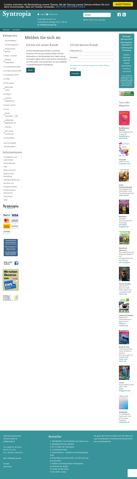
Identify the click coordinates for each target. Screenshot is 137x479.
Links (5, 200)
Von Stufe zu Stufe (59, 472)
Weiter (30, 70)
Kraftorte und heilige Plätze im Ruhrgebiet (67, 463)
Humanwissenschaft (12, 67)
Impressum (8, 196)
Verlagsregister (10, 146)
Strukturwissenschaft (12, 71)
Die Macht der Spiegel (60, 466)
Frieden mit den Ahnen (60, 469)
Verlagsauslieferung (11, 180)
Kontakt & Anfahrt (10, 187)
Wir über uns (9, 183)
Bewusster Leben (9, 88)
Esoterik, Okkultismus (9, 99)
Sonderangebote (11, 45)
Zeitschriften (10, 138)
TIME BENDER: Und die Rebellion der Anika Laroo (70, 441)
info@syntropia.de (48, 24)
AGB (5, 167)
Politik (7, 79)
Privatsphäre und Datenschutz (10, 158)
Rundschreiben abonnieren (10, 191)
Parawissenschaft (11, 75)
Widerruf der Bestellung (9, 175)
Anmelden (16, 30)
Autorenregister (10, 143)
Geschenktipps (10, 40)
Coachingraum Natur (59, 450)
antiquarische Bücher (10, 50)
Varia (7, 109)
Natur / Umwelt (11, 56)
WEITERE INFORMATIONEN (70, 6)
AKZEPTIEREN (123, 4)
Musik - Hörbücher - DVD (11, 114)
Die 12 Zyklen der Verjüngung (63, 447)
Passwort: (74, 57)
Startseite (6, 30)
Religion (8, 94)
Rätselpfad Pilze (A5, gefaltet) (63, 444)
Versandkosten (9, 163)
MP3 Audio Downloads (9, 132)
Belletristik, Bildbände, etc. (10, 121)
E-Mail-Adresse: (76, 50)
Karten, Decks (10, 105)
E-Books (8, 127)
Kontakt (6, 464)
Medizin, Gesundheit (9, 61)
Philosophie (9, 83)
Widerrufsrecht (9, 170)
